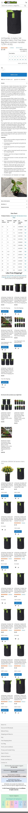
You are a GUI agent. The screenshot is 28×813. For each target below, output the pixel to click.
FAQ (2, 737)
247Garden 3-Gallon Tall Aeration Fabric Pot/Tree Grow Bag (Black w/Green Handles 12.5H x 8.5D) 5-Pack (6, 416)
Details (2, 83)
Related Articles (5, 207)
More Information (5, 201)
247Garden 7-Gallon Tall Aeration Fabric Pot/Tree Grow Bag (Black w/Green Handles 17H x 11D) (20, 626)
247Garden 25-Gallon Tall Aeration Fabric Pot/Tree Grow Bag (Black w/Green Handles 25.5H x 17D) (20, 554)
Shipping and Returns (7, 734)
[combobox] (14, 5)
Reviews (3, 204)
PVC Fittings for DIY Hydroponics (14, 799)
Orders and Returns (6, 759)
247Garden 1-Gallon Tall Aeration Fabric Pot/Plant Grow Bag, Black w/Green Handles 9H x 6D (20, 697)
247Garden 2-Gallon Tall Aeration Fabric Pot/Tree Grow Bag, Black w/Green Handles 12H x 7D (7, 697)
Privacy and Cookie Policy (8, 750)
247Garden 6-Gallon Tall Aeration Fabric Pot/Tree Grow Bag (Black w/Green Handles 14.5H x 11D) (7, 519)
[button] (8, 36)
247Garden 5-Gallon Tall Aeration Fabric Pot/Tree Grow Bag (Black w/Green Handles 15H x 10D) (7, 662)
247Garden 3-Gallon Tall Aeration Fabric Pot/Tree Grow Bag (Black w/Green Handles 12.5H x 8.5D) (20, 662)
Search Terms (4, 753)
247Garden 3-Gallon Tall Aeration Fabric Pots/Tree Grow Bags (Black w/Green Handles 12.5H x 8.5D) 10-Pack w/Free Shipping (20, 333)
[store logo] (10, 2)
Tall (25, 226)
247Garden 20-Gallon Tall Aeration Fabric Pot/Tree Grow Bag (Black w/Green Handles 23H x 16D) (7, 590)
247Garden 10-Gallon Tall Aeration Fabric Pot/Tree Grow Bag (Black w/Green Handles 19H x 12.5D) (7, 626)
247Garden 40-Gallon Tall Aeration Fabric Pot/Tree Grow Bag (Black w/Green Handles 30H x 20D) (20, 485)
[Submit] (25, 5)
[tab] (14, 83)
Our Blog (3, 743)
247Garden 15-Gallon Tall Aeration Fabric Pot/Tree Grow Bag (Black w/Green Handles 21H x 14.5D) (20, 590)
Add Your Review (19, 47)
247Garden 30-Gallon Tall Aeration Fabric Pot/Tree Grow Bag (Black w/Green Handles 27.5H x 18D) (7, 554)
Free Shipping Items (6, 740)
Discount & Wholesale (7, 728)
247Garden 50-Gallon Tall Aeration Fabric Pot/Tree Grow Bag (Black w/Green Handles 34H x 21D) (7, 485)
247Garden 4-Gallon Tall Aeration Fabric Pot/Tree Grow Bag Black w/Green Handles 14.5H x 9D (20, 519)
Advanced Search (5, 756)
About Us (3, 724)
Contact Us (4, 762)
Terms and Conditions (7, 747)
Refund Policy (4, 731)
